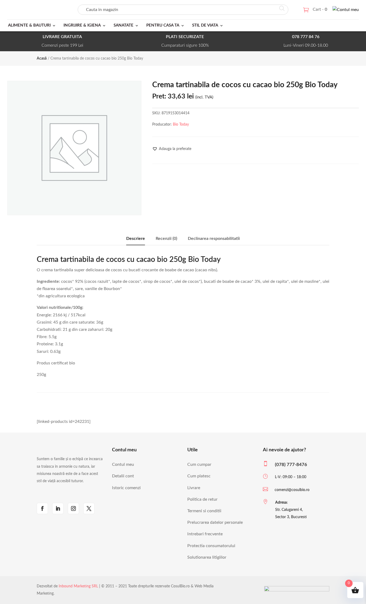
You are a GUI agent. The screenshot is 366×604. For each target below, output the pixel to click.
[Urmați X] (89, 508)
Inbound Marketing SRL (78, 586)
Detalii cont (123, 476)
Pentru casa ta (162, 25)
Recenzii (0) (166, 238)
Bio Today (181, 124)
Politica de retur (202, 499)
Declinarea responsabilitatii (214, 238)
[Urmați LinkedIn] (58, 508)
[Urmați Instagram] (73, 508)
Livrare (193, 488)
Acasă (42, 58)
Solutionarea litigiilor (206, 557)
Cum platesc (199, 476)
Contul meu (123, 464)
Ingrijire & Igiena (82, 25)
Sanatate (123, 25)
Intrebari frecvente (205, 534)
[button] (171, 149)
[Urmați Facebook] (42, 508)
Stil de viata (205, 25)
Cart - (320, 9)
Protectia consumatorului (211, 546)
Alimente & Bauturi (29, 25)
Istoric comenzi (126, 488)
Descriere (135, 238)
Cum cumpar (199, 464)
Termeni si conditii (204, 511)
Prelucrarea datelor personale (215, 522)
